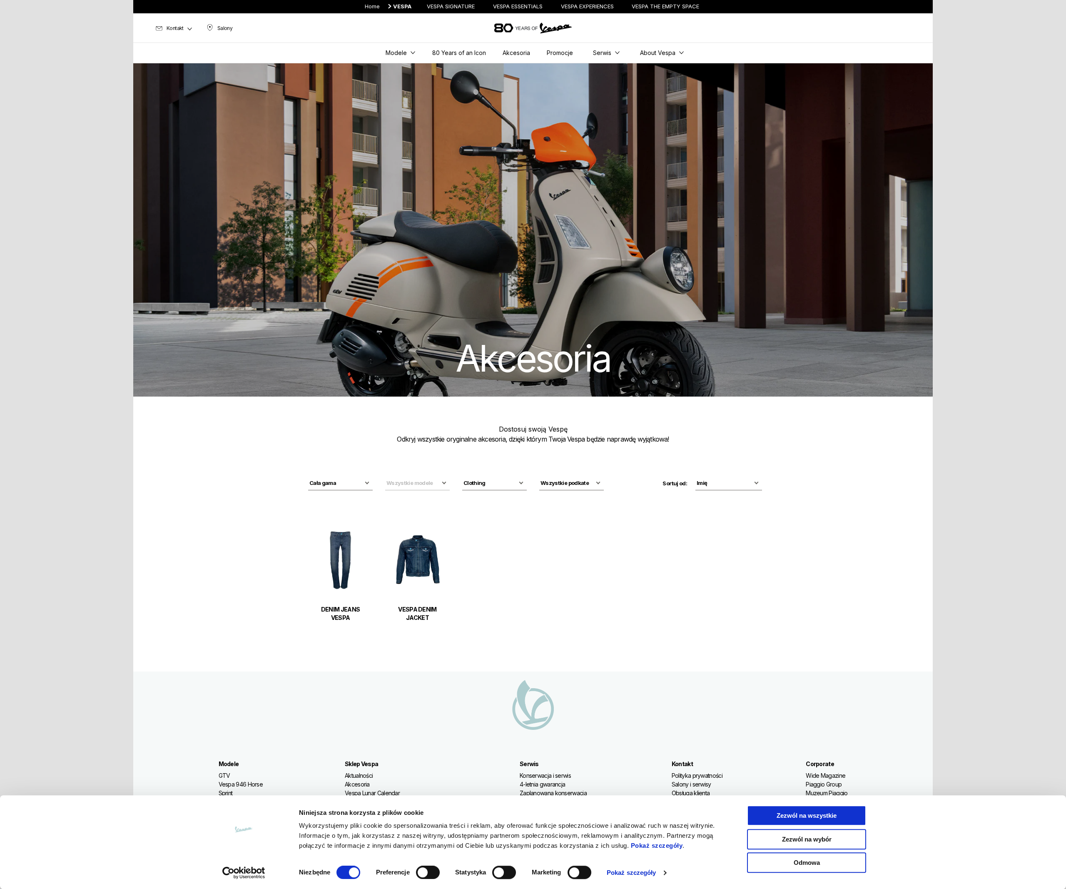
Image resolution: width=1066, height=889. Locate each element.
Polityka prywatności (697, 775)
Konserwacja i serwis (545, 775)
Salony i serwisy (691, 784)
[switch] (428, 872)
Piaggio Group (824, 784)
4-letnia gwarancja (542, 784)
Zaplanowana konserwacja (553, 793)
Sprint (226, 793)
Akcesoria (357, 784)
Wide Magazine (825, 775)
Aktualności (359, 775)
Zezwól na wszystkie (807, 815)
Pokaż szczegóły (657, 845)
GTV (224, 775)
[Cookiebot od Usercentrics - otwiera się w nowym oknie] (243, 873)
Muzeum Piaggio (826, 793)
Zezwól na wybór (807, 839)
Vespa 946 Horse (241, 784)
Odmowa (807, 862)
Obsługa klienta (691, 793)
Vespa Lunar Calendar (372, 793)
